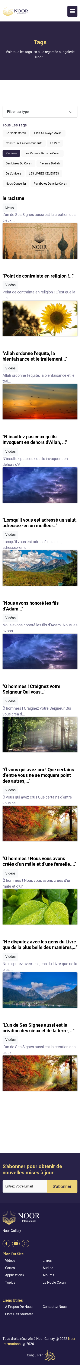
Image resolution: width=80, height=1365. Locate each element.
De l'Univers (13, 173)
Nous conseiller (16, 183)
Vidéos (10, 1261)
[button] (72, 11)
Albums (48, 1275)
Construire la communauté (24, 143)
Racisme (11, 153)
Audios (48, 1268)
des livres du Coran (19, 163)
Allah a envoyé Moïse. (47, 133)
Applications (14, 1275)
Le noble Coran (16, 133)
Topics (10, 1282)
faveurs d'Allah (50, 163)
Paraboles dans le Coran (50, 183)
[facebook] (6, 1243)
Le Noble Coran (54, 1282)
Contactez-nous (55, 1307)
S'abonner (62, 1186)
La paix (55, 143)
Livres (47, 1261)
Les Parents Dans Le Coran (42, 153)
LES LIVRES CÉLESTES (44, 173)
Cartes (10, 1268)
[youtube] (16, 1243)
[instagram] (25, 1243)
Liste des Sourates (19, 1314)
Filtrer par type (18, 112)
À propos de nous (18, 1307)
